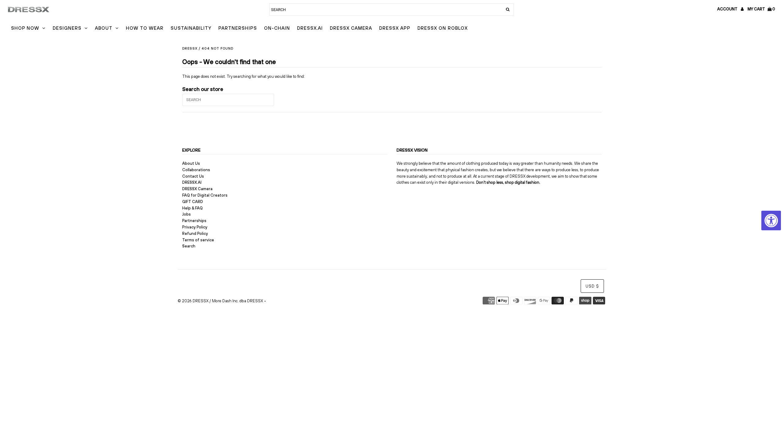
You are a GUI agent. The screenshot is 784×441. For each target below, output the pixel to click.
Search (188, 246)
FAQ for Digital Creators (205, 195)
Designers (67, 28)
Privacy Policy (194, 227)
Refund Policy (195, 233)
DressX (190, 48)
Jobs (186, 214)
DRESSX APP (394, 28)
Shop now (25, 28)
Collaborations (196, 170)
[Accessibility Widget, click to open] (771, 220)
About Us (191, 163)
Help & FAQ (192, 208)
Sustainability (191, 28)
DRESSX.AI (310, 28)
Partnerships (237, 28)
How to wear (145, 28)
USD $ (592, 286)
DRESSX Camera (351, 28)
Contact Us (193, 176)
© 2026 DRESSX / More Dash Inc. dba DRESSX (220, 301)
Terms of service (198, 240)
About (103, 28)
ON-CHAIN (277, 28)
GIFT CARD (192, 201)
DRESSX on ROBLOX (442, 28)
